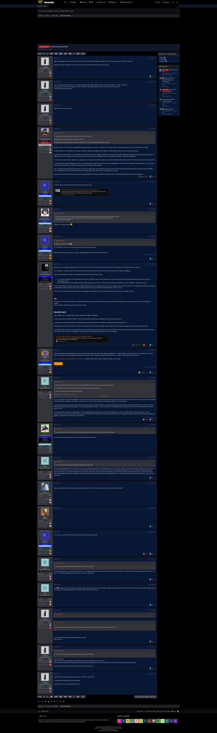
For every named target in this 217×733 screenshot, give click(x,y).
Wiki (92, 2)
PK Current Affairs (166, 114)
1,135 (50, 199)
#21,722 (153, 81)
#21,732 (153, 457)
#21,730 (153, 377)
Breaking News (168, 109)
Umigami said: (59, 240)
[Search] (173, 2)
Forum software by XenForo (108, 726)
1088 (65, 53)
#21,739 (153, 646)
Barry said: (58, 614)
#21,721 (153, 58)
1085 (51, 53)
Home (65, 2)
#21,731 (153, 425)
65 (46, 284)
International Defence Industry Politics (168, 100)
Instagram (162, 61)
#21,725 (153, 181)
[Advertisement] (108, 31)
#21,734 (153, 508)
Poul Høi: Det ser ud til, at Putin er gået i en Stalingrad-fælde (73, 336)
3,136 (50, 393)
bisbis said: (58, 381)
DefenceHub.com (127, 2)
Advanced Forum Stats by (108, 728)
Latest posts (163, 66)
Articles (84, 2)
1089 (70, 53)
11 (47, 367)
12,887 (49, 498)
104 (46, 447)
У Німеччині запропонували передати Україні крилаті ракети (79, 190)
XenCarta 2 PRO (101, 730)
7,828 (50, 71)
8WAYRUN (116, 730)
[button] (78, 2)
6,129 (50, 226)
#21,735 (153, 531)
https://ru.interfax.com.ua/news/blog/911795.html (68, 359)
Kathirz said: (58, 563)
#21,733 (153, 483)
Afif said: (57, 461)
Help (169, 711)
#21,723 (153, 105)
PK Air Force (165, 86)
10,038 (49, 447)
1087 (60, 53)
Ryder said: (58, 133)
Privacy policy (161, 711)
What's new (102, 2)
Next (82, 53)
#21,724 (153, 128)
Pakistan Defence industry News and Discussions (168, 79)
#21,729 (153, 350)
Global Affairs (165, 106)
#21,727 (153, 236)
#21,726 (153, 209)
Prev (40, 53)
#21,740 (153, 673)
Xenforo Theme (109, 729)
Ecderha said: (58, 213)
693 (50, 367)
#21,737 (153, 584)
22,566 (49, 148)
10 (47, 226)
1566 (78, 53)
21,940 (49, 284)
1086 (56, 53)
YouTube (162, 59)
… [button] (47, 53)
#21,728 (153, 264)
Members (114, 2)
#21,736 (153, 559)
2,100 (50, 521)
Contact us (141, 711)
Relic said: (58, 429)
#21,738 (153, 610)
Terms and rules (151, 711)
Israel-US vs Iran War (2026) (169, 90)
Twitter (161, 57)
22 (46, 498)
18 (47, 393)
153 (46, 148)
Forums (73, 2)
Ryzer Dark (45, 711)
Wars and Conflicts (167, 75)
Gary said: (58, 622)
